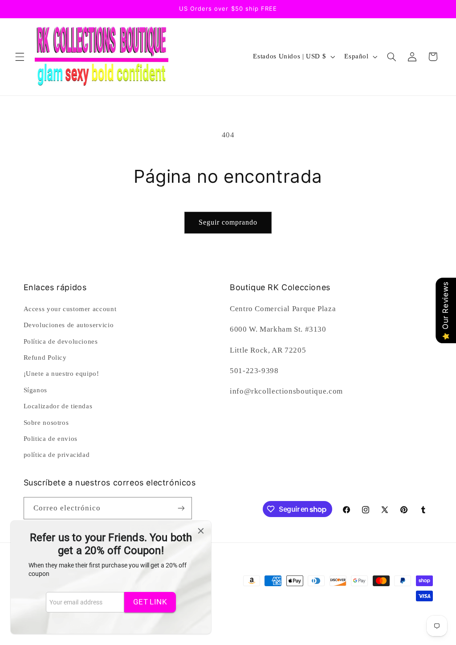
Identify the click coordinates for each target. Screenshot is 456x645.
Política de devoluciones (61, 341)
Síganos (35, 390)
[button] (19, 56)
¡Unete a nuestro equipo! (61, 373)
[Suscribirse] (181, 508)
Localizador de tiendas (58, 406)
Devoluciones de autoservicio (69, 325)
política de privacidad (57, 454)
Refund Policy (45, 357)
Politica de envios (50, 438)
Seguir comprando (228, 222)
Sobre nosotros (46, 422)
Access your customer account (70, 308)
